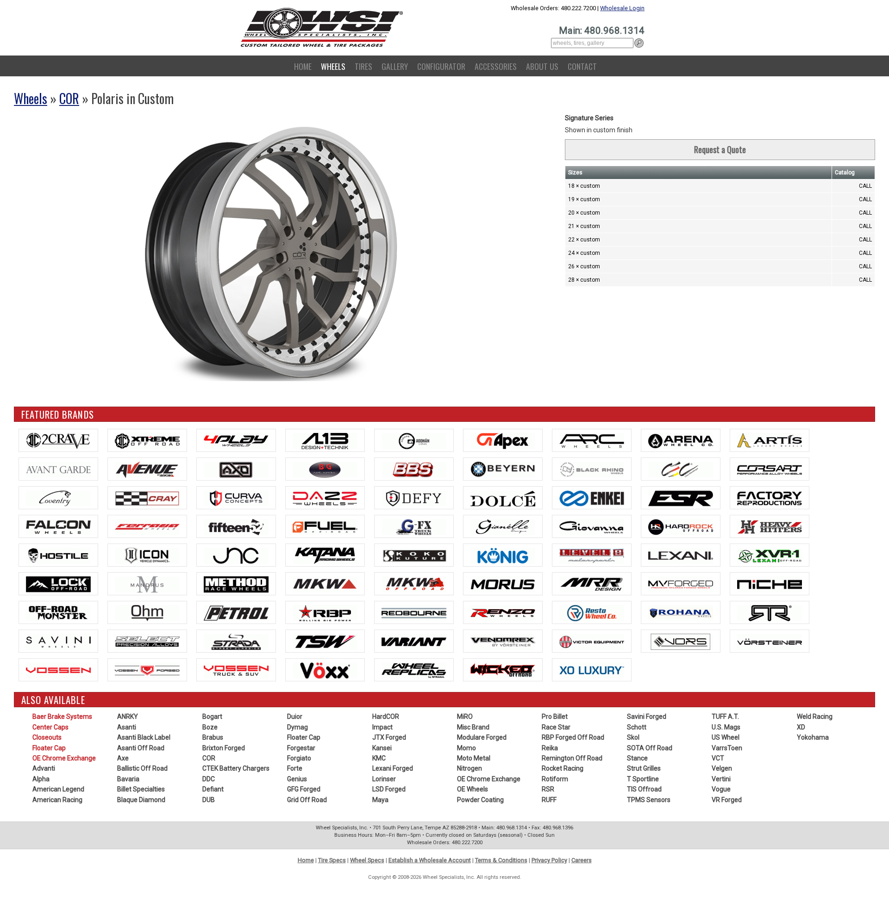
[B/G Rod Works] (325, 469)
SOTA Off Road (649, 748)
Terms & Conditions (501, 860)
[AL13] (325, 440)
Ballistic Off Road (142, 768)
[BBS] (414, 469)
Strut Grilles (644, 768)
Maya (380, 799)
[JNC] (236, 555)
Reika (550, 748)
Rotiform (555, 779)
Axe (123, 758)
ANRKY (127, 716)
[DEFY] (414, 497)
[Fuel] (325, 526)
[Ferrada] (147, 526)
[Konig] (503, 555)
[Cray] (147, 497)
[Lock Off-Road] (58, 583)
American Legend (58, 789)
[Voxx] (325, 669)
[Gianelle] (503, 526)
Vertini (721, 779)
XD (801, 727)
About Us (542, 66)
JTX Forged (389, 737)
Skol (633, 737)
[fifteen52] (236, 526)
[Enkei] (592, 497)
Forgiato (299, 758)
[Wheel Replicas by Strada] (414, 669)
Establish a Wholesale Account (429, 860)
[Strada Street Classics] (236, 641)
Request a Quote (720, 149)
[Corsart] (769, 469)
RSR (548, 789)
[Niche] (769, 583)
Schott (636, 727)
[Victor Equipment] (592, 641)
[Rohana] (680, 612)
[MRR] (592, 583)
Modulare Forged (482, 737)
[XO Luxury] (592, 669)
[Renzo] (503, 612)
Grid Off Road (307, 799)
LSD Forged (389, 789)
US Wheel (725, 737)
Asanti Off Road (140, 748)
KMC (379, 758)
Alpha (41, 779)
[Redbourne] (414, 612)
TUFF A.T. (725, 716)
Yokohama (813, 737)
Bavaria (128, 779)
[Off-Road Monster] (58, 612)
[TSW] (325, 641)
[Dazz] (325, 497)
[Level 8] (592, 555)
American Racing (57, 799)
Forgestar (301, 748)
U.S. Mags (726, 727)
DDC (208, 779)
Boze (210, 727)
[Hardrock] (680, 526)
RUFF (549, 799)
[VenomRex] (503, 641)
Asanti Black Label (143, 737)
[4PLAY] (236, 440)
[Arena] (680, 440)
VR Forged (727, 799)
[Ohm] (147, 612)
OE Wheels (472, 789)
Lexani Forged (392, 768)
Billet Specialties (141, 789)
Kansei (382, 748)
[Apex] (503, 440)
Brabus (212, 737)
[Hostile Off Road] (58, 555)
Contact (582, 66)
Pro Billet (555, 716)
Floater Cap (49, 748)
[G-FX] (414, 526)
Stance (637, 758)
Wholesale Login (622, 8)
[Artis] (769, 440)
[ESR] (680, 497)
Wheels (333, 66)
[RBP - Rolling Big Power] (325, 612)
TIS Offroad (644, 789)
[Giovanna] (592, 526)
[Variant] (414, 641)
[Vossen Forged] (147, 669)
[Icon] (147, 555)
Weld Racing (815, 716)
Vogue (721, 789)
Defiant (213, 789)
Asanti (126, 727)
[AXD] (236, 469)
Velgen (722, 768)
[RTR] (769, 612)
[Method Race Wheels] (236, 583)
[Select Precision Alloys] (147, 641)
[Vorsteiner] (769, 641)
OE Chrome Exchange (64, 758)
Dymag (297, 727)
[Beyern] (503, 469)
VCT (718, 758)
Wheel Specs (367, 860)
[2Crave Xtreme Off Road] (147, 440)
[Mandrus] (147, 583)
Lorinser (384, 779)
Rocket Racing (562, 768)
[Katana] (325, 555)
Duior (294, 716)
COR (69, 98)
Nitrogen (469, 768)
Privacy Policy (549, 860)
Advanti (43, 768)
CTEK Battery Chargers (235, 768)
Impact (382, 727)
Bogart (212, 716)
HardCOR (385, 716)
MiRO (465, 716)
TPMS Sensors (648, 799)
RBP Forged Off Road (573, 737)
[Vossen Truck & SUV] (236, 669)
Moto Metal (473, 758)
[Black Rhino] (592, 469)
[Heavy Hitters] (769, 526)
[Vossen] (58, 669)
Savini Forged (646, 716)
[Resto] (592, 612)
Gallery (395, 66)
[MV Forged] (680, 583)
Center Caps (50, 727)
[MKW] (325, 583)
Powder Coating (480, 799)
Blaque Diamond (141, 799)
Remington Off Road (572, 758)
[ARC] (592, 440)
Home (303, 66)
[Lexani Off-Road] (769, 555)
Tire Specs (332, 860)
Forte (294, 768)
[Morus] (503, 583)
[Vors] (680, 641)
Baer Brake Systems (62, 716)
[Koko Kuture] (414, 555)
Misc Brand (473, 727)
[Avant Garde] (58, 469)
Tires (363, 66)
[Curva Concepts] (236, 497)
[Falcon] (58, 526)
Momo (466, 748)
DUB (208, 799)
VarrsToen (727, 748)
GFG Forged (303, 789)
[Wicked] (503, 669)
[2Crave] (58, 440)
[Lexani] (680, 555)
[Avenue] (147, 469)
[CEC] (680, 469)
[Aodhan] (414, 440)
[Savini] (58, 641)
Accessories (496, 66)
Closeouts (47, 737)
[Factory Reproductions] (769, 497)
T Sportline (643, 779)
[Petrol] (236, 612)
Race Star (556, 727)
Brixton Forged (223, 748)
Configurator (441, 66)
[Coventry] (58, 497)
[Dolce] (503, 497)
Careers (581, 860)
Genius (297, 779)
